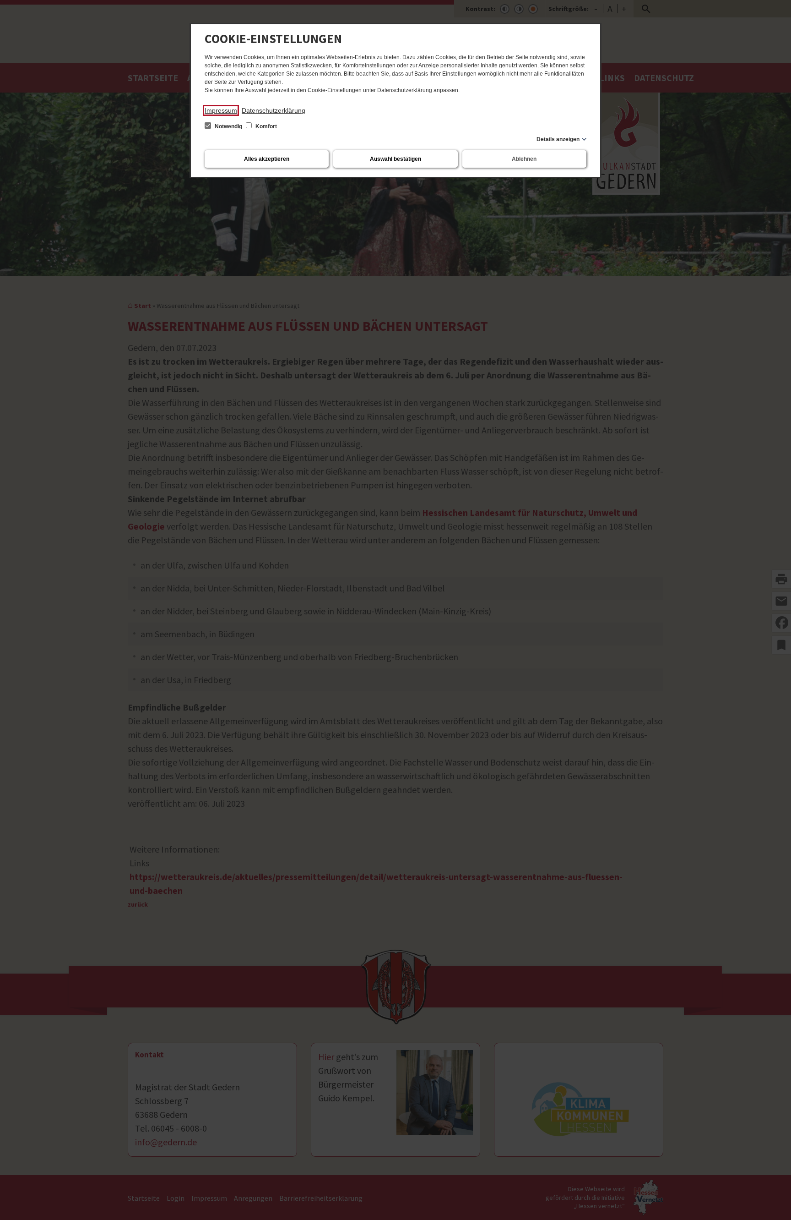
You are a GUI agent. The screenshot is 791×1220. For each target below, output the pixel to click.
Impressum (221, 110)
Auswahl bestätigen (395, 159)
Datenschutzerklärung (273, 110)
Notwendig (228, 126)
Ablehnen (524, 159)
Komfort (265, 126)
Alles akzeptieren (266, 159)
